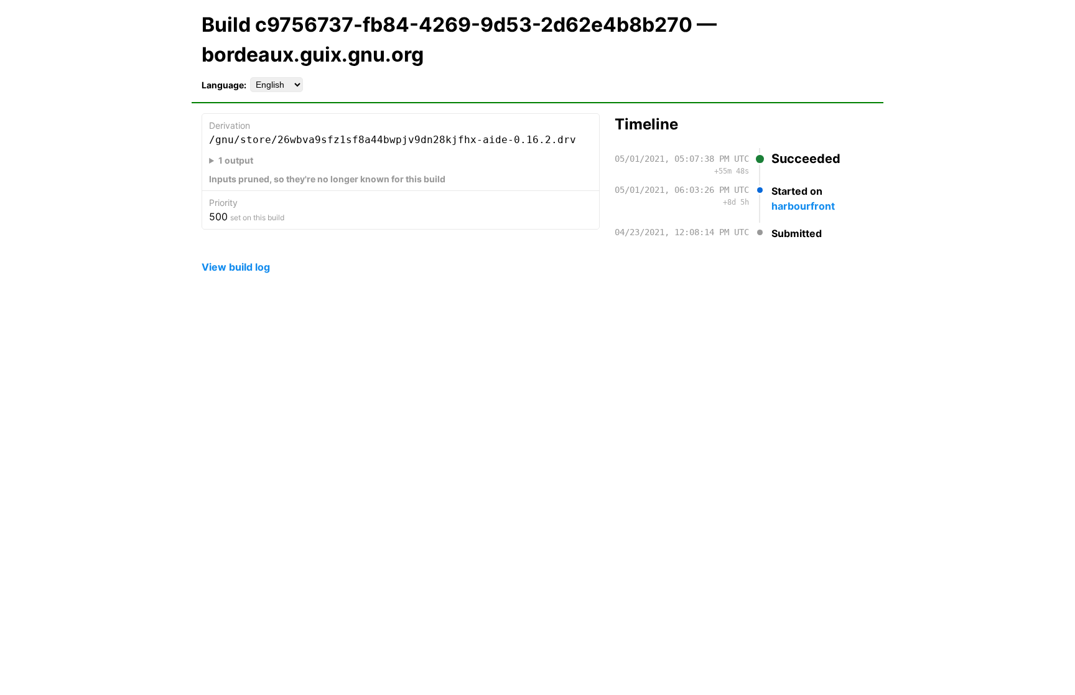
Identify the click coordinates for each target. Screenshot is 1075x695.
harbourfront (803, 206)
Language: (224, 85)
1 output (235, 160)
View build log (236, 267)
